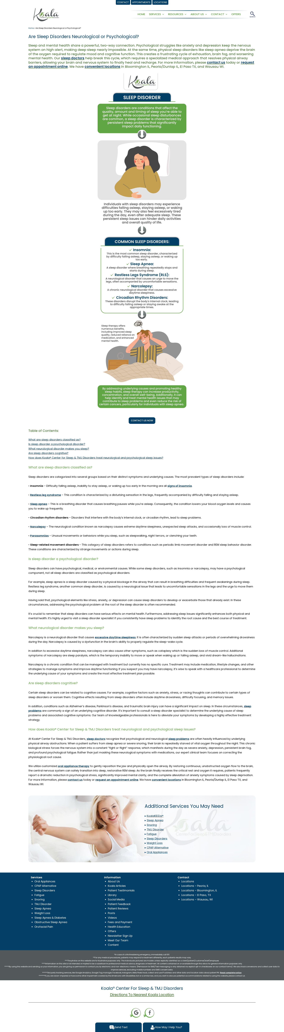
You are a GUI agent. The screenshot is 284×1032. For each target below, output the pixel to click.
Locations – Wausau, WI (197, 899)
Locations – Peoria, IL (194, 886)
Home (31, 28)
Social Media (116, 899)
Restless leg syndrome (45, 495)
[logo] (46, 14)
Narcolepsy (38, 526)
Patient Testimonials (121, 890)
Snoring (39, 899)
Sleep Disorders (44, 890)
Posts (111, 913)
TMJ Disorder (43, 904)
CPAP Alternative (45, 886)
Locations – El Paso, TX (196, 895)
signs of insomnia (179, 486)
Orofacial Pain (43, 927)
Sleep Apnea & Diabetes (50, 918)
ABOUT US (197, 14)
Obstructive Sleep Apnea (50, 922)
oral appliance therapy (73, 766)
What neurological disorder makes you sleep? (58, 448)
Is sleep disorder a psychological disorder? (56, 444)
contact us (216, 62)
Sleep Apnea (42, 908)
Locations (187, 881)
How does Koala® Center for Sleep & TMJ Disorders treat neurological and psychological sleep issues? (95, 458)
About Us (114, 881)
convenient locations (102, 66)
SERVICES (155, 14)
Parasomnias (39, 535)
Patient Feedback (119, 904)
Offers (112, 931)
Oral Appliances (44, 881)
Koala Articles (117, 886)
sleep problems (178, 739)
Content (113, 945)
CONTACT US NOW (142, 420)
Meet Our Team (118, 940)
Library (112, 895)
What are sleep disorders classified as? (54, 439)
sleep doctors (72, 58)
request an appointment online (116, 780)
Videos (112, 918)
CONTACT (217, 14)
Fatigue (39, 895)
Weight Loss (42, 913)
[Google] (135, 1012)
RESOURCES (175, 14)
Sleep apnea (38, 504)
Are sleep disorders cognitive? (48, 453)
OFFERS (236, 14)
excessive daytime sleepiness (115, 637)
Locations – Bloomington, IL (199, 890)
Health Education (119, 927)
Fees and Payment (120, 922)
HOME (141, 14)
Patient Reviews (118, 908)
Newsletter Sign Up (120, 936)
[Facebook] (148, 1012)
